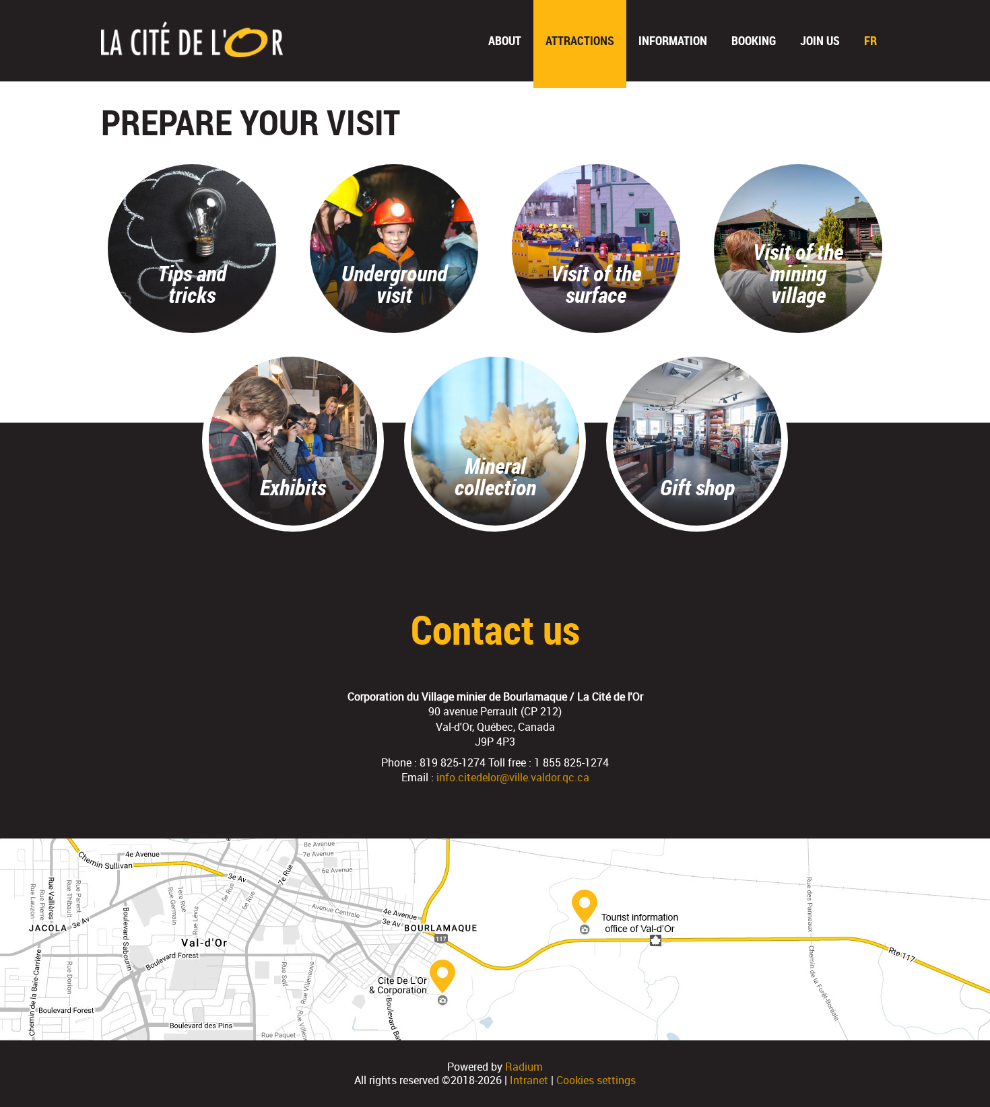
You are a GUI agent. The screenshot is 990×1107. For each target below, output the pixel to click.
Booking (753, 40)
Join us (820, 40)
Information (672, 40)
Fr (870, 40)
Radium (524, 1066)
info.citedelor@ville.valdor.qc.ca (512, 777)
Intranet (529, 1080)
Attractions (580, 40)
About (504, 40)
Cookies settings (596, 1080)
